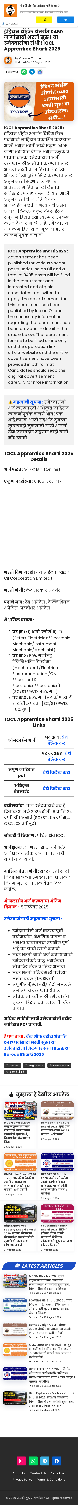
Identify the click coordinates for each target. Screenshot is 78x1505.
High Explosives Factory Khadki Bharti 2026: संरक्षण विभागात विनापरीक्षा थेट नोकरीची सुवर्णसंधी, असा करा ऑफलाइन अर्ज (20, 1235)
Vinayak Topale (30, 58)
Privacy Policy (22, 1480)
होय (65, 19)
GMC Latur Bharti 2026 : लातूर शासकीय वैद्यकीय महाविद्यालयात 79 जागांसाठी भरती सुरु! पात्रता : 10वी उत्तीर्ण (20, 1182)
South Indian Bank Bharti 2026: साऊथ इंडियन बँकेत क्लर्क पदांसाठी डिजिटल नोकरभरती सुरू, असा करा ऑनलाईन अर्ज (56, 1235)
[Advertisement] (39, 529)
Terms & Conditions (50, 1480)
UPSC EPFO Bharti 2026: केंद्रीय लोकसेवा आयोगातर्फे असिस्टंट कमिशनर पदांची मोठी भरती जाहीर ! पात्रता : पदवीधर (54, 1183)
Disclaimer (58, 1473)
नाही (44, 19)
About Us (19, 1473)
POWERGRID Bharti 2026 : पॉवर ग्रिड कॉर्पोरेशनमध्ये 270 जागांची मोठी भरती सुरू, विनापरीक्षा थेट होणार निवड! (50, 1306)
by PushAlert (12, 23)
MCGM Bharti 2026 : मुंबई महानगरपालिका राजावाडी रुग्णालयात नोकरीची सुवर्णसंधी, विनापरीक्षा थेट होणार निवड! (17, 1132)
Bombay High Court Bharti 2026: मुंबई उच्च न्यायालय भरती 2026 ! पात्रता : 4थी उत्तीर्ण (55, 1128)
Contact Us (38, 1473)
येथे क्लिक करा (56, 772)
